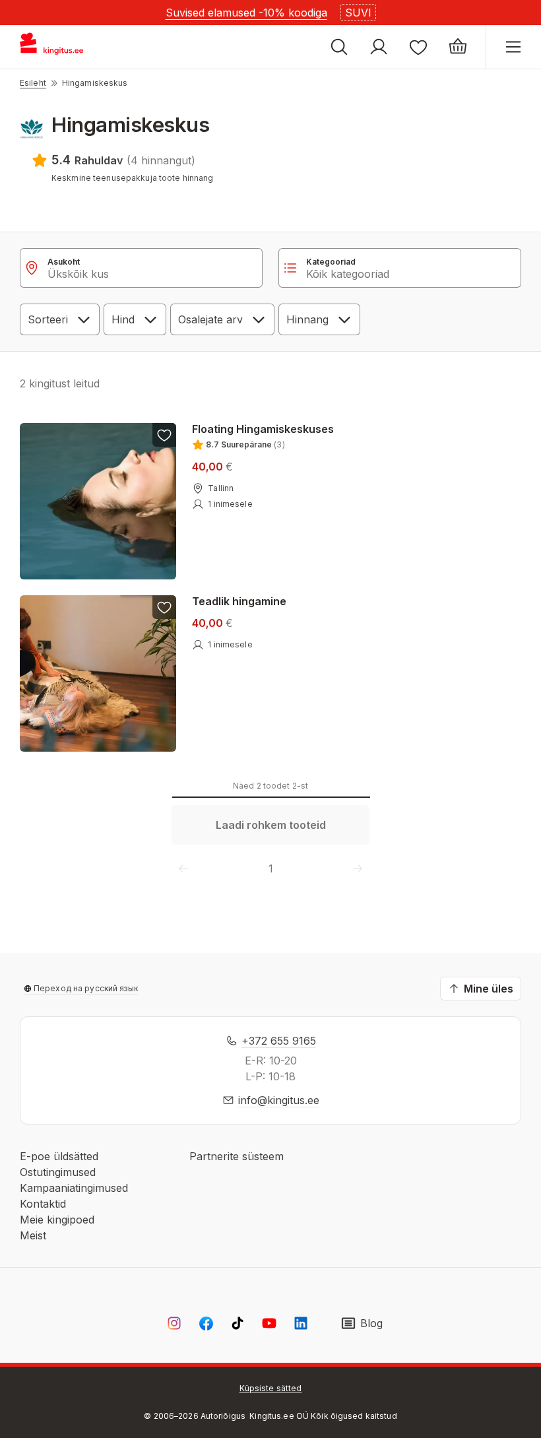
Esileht (33, 83)
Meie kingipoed (57, 1219)
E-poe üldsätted (59, 1156)
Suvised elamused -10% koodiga (246, 12)
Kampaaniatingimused (74, 1187)
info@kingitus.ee (278, 1100)
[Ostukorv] (458, 47)
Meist (33, 1235)
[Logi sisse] (379, 47)
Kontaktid (43, 1203)
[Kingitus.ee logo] (57, 47)
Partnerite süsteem (236, 1156)
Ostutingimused (58, 1172)
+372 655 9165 (278, 1040)
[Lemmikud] (418, 47)
